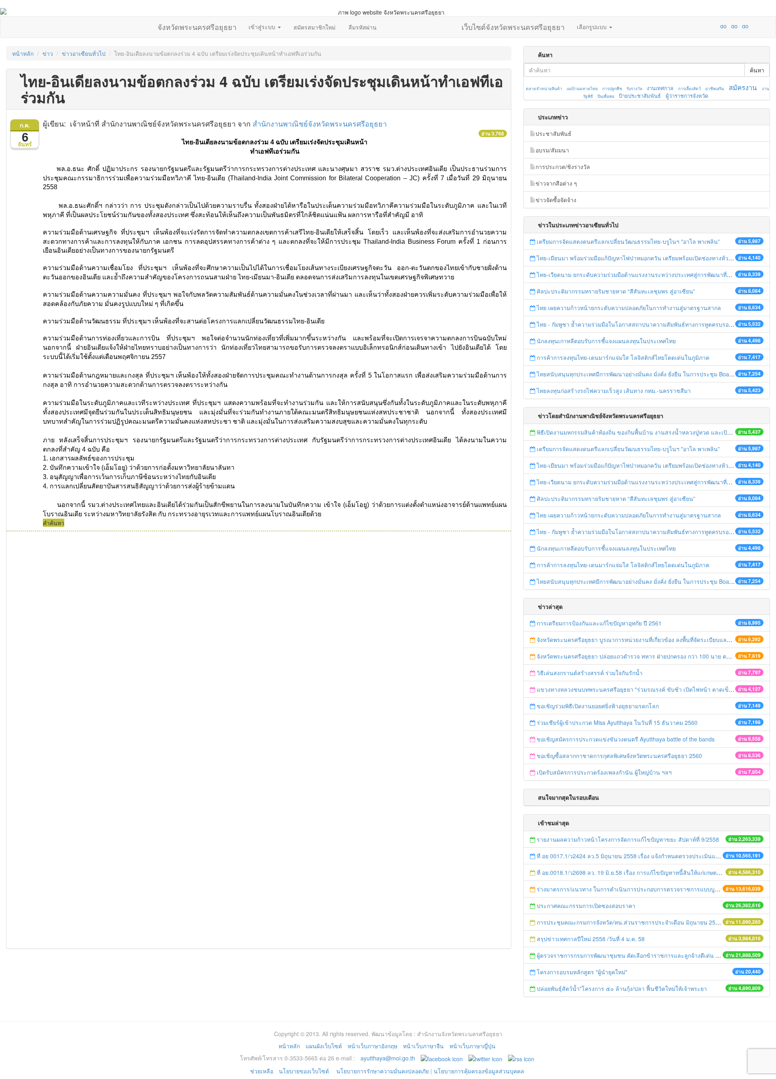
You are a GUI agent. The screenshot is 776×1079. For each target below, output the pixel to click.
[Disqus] (258, 640)
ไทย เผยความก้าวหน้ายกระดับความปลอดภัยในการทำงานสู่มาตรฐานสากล (629, 308)
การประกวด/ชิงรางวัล (563, 167)
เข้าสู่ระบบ (263, 27)
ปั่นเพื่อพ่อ (605, 96)
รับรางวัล (634, 88)
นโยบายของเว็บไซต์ (305, 1071)
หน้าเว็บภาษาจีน (423, 1046)
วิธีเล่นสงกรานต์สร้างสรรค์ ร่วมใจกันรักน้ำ (590, 673)
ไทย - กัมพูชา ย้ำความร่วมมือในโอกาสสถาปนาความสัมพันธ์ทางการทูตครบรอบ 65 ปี (641, 324)
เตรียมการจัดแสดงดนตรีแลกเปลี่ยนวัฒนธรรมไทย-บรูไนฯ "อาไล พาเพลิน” (628, 241)
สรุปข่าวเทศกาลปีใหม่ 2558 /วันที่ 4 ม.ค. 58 (591, 939)
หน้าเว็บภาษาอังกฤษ (372, 1046)
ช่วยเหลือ (261, 1071)
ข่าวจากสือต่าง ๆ (556, 183)
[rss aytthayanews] (521, 1058)
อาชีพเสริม (714, 88)
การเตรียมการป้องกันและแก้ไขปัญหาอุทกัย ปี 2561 (599, 623)
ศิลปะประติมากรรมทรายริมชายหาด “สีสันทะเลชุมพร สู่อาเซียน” (616, 291)
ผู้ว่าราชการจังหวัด (687, 95)
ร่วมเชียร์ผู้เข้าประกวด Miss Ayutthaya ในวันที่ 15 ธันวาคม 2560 (617, 722)
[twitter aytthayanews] (485, 1058)
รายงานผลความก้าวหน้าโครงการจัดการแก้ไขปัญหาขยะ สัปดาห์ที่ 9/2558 (628, 839)
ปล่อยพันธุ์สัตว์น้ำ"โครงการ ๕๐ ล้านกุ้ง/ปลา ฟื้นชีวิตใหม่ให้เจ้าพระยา (622, 988)
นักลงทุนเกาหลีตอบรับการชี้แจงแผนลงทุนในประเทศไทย (606, 341)
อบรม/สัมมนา (552, 150)
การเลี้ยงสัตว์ (689, 88)
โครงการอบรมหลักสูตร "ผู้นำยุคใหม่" (582, 972)
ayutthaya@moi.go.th (388, 1058)
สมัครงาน (743, 87)
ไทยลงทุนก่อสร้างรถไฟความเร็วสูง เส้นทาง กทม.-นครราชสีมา (614, 390)
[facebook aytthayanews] (442, 1058)
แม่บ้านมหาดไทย (582, 88)
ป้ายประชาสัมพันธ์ (640, 95)
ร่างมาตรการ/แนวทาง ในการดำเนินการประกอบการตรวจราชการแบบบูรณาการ (636, 889)
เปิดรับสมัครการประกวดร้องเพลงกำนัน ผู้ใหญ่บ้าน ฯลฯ (604, 772)
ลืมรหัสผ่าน (362, 27)
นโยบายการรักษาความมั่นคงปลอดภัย (382, 1071)
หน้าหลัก (23, 53)
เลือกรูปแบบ (592, 27)
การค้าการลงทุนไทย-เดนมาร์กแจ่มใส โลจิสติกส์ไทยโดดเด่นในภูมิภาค (623, 357)
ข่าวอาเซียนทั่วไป (83, 53)
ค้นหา (757, 70)
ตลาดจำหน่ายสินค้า (544, 88)
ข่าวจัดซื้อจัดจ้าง (556, 200)
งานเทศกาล (660, 88)
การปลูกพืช (612, 88)
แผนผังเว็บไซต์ (324, 1046)
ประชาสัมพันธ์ (553, 133)
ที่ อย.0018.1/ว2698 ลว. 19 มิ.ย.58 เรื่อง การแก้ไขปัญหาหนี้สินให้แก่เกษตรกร (631, 872)
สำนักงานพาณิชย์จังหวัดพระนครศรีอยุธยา (320, 123)
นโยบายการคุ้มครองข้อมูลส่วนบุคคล (479, 1071)
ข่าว (47, 53)
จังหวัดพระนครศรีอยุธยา (197, 25)
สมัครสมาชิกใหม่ (314, 27)
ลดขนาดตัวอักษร (699, 26)
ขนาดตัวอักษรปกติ (707, 26)
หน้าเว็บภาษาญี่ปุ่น (472, 1046)
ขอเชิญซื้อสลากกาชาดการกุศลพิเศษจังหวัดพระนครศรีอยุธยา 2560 (619, 756)
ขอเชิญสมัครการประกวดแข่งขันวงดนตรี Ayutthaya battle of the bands (626, 739)
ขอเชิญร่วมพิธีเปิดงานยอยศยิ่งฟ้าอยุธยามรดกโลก (598, 706)
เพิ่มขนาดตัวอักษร (715, 26)
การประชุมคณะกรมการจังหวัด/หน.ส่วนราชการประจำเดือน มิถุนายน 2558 (629, 922)
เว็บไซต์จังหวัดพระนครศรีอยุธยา (513, 25)
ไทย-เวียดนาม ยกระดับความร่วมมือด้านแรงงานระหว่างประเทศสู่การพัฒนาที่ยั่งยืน (638, 274)
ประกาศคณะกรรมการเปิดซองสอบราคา (586, 906)
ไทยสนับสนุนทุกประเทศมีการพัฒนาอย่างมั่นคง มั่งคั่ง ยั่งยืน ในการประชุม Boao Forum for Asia (654, 374)
